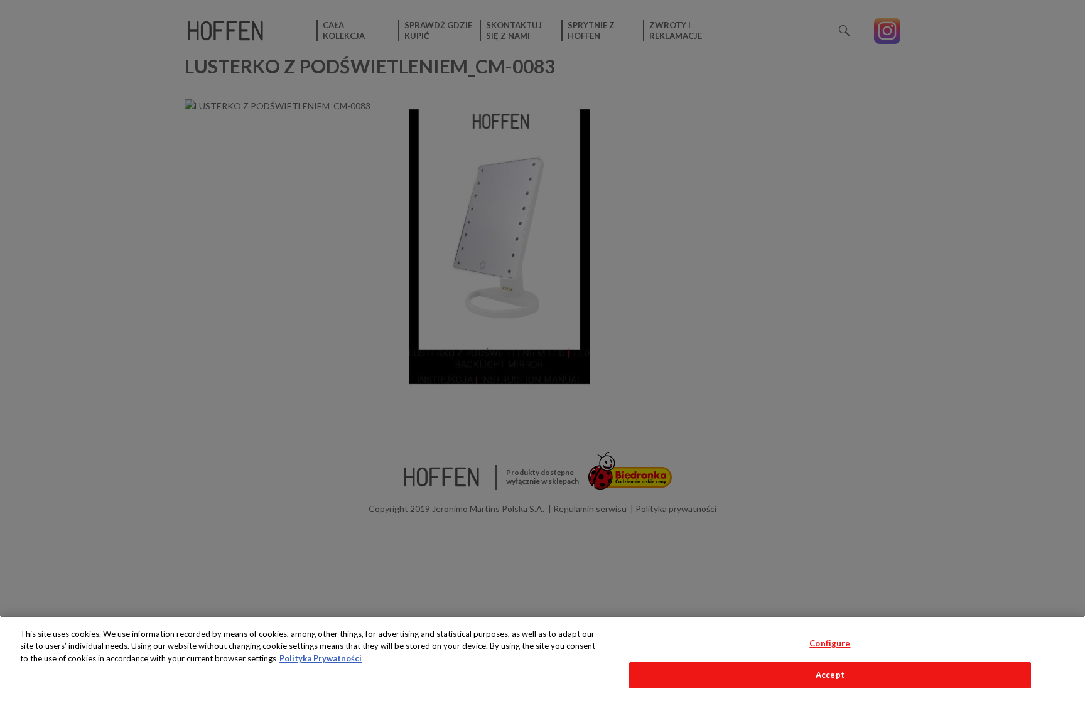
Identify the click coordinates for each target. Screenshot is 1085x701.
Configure (829, 643)
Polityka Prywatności (320, 658)
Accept (830, 675)
